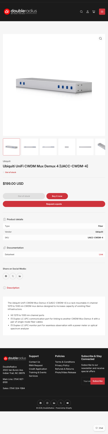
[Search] (81, 12)
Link (101, 254)
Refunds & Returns (64, 369)
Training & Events (37, 372)
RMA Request (36, 365)
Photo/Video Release (65, 372)
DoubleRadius (48, 408)
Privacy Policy (62, 365)
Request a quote (54, 204)
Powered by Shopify (64, 408)
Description (13, 287)
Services (33, 376)
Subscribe (98, 381)
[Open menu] (102, 12)
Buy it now (57, 196)
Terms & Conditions (65, 362)
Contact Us (34, 362)
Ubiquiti (7, 161)
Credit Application (38, 369)
